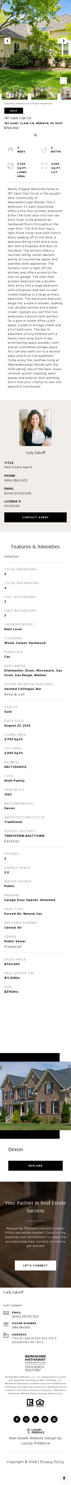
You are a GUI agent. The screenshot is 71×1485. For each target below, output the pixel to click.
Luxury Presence (35, 1443)
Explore (36, 1165)
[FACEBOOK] (16, 1419)
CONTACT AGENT (35, 517)
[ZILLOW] (54, 1419)
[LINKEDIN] (35, 1419)
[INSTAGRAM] (26, 1419)
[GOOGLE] (44, 1419)
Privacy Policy (52, 1462)
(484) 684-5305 (16, 480)
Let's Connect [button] (35, 1265)
